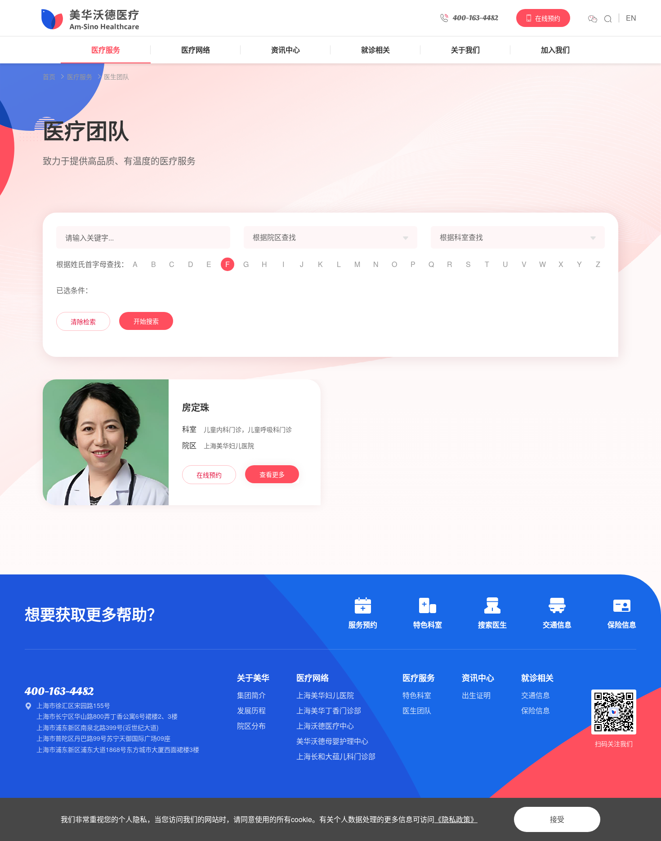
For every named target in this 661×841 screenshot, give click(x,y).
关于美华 (253, 678)
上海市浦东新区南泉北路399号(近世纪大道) (97, 727)
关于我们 (465, 49)
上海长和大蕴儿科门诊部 (335, 756)
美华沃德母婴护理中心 (332, 741)
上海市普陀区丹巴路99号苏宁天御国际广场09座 (103, 738)
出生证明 (476, 695)
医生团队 (116, 76)
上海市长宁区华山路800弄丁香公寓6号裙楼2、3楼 (107, 716)
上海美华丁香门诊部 (328, 710)
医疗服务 (105, 49)
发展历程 (251, 710)
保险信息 (535, 710)
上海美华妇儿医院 (325, 695)
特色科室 (416, 695)
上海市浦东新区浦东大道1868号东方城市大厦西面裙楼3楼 (117, 749)
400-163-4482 (59, 691)
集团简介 (251, 695)
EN (631, 18)
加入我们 (555, 49)
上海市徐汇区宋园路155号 (73, 705)
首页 (49, 76)
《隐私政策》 (456, 819)
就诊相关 (375, 49)
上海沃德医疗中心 (325, 726)
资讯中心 (285, 49)
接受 (557, 819)
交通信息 (535, 695)
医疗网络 (195, 49)
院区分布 (251, 726)
